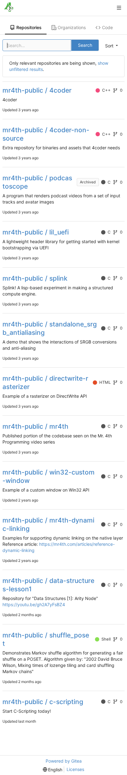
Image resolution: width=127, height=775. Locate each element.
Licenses (75, 769)
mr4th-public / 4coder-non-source (45, 134)
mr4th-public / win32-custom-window (48, 476)
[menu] (53, 769)
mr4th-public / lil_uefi (35, 232)
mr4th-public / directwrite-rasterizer (45, 382)
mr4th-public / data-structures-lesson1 (48, 585)
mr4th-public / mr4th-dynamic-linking (48, 524)
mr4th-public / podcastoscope (37, 182)
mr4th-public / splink (35, 278)
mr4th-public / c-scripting (42, 702)
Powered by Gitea (64, 761)
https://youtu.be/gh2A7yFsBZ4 (33, 604)
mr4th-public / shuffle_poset (45, 639)
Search (85, 45)
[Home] (8, 7)
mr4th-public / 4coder (37, 90)
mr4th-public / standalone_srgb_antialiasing (49, 328)
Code (107, 27)
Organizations (72, 27)
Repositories (29, 27)
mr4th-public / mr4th (35, 426)
